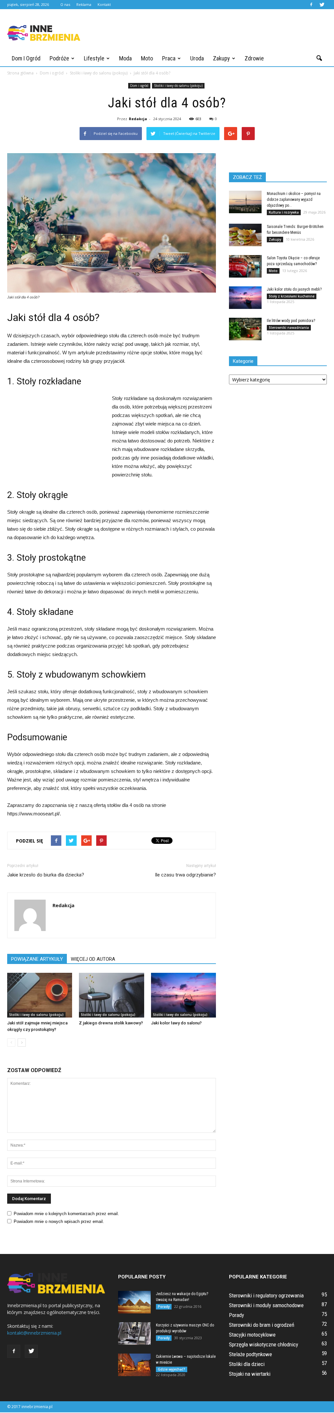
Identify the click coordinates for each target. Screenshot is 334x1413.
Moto (147, 58)
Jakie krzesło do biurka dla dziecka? (45, 875)
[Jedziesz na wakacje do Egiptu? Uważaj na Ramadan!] (134, 1302)
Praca (168, 58)
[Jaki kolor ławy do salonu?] (183, 995)
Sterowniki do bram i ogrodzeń (261, 1325)
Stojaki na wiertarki (249, 1374)
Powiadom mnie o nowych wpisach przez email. (59, 1221)
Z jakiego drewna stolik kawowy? (111, 1022)
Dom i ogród (26, 58)
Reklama (83, 4)
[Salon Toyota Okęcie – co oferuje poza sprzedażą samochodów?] (245, 266)
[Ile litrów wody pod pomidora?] (245, 329)
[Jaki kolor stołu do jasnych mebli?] (245, 297)
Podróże (59, 58)
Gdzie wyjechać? (171, 1369)
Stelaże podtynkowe (250, 1354)
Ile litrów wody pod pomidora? (291, 320)
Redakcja (138, 118)
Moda (125, 58)
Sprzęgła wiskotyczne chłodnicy (263, 1344)
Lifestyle (94, 58)
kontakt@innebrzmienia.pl (34, 1333)
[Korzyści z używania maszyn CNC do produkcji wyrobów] (134, 1333)
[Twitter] (322, 4)
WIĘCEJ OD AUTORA (93, 959)
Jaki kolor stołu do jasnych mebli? (294, 289)
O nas (65, 4)
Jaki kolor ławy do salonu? (176, 1022)
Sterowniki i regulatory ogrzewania (266, 1295)
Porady (164, 1306)
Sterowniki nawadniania (289, 327)
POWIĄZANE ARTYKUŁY (37, 959)
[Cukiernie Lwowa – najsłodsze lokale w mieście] (134, 1365)
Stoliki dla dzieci (247, 1364)
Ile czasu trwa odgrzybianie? (185, 875)
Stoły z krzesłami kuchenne (291, 296)
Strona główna (20, 73)
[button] (319, 58)
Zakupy (221, 58)
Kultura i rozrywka (284, 212)
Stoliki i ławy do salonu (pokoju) (178, 85)
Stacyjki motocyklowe (252, 1334)
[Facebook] (311, 4)
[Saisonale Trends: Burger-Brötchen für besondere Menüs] (245, 235)
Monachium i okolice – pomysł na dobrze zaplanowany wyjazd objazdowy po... (294, 199)
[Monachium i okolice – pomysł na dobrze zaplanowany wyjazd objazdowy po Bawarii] (245, 202)
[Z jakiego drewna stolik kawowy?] (111, 995)
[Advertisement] (208, 33)
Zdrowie (254, 58)
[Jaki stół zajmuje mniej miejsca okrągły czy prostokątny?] (39, 995)
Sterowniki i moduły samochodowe (266, 1305)
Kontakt (104, 4)
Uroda (197, 58)
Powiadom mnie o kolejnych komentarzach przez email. (66, 1213)
